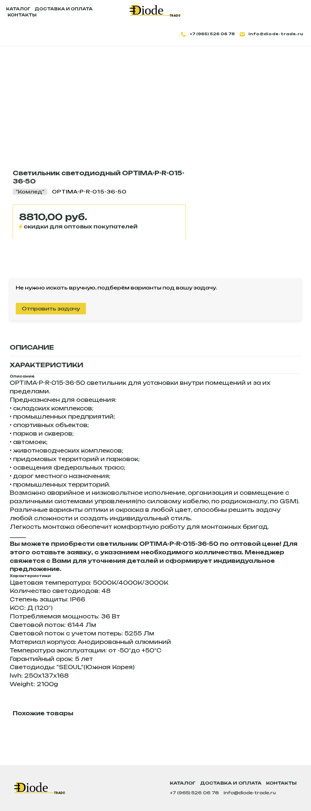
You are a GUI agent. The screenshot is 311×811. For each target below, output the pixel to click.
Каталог (183, 782)
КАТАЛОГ (18, 8)
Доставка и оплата (230, 782)
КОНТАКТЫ (22, 14)
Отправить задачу (51, 309)
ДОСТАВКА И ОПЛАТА (64, 8)
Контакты (281, 782)
